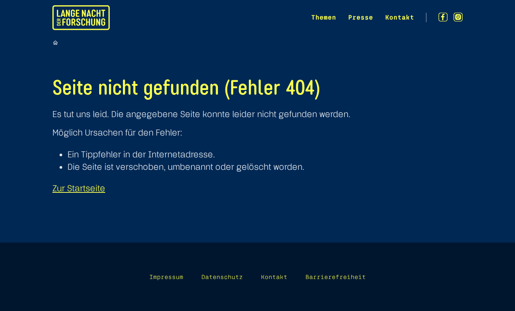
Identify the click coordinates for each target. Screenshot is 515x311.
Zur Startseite (78, 188)
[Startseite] (55, 42)
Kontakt (399, 17)
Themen (323, 17)
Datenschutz (222, 276)
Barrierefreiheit (335, 276)
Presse (360, 17)
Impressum (166, 276)
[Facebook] (443, 17)
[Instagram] (458, 17)
